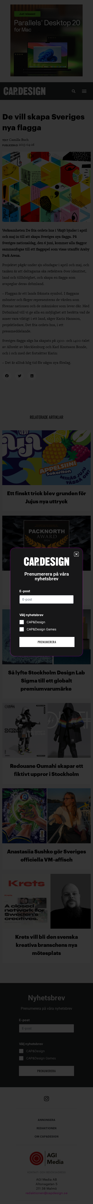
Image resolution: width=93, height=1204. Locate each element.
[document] (46, 602)
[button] (76, 554)
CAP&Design (36, 622)
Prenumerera (47, 642)
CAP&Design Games (41, 629)
